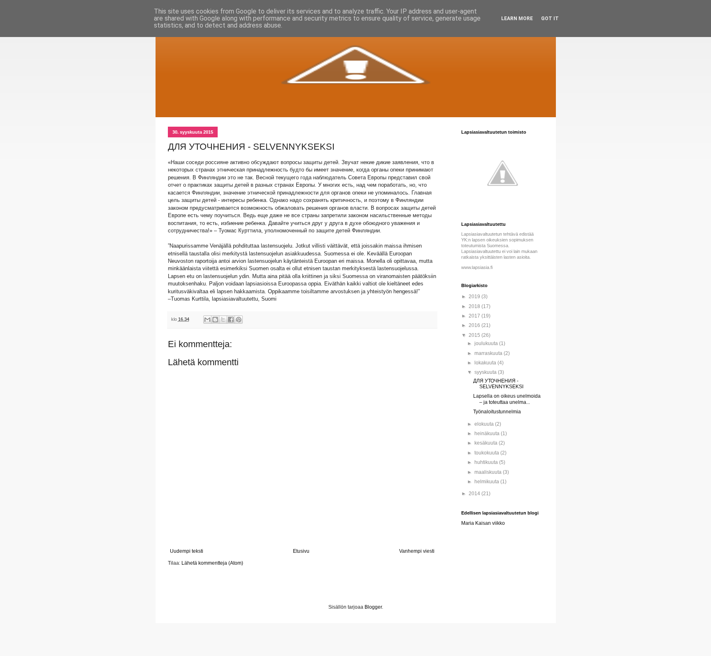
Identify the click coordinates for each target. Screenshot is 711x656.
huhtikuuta (486, 462)
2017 (475, 316)
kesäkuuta (486, 443)
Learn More (517, 18)
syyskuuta (486, 372)
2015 (475, 335)
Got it (550, 18)
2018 (475, 306)
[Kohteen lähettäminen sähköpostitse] (207, 319)
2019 (475, 296)
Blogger (373, 607)
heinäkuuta (487, 433)
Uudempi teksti (186, 551)
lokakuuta (485, 363)
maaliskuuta (488, 472)
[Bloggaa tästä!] (215, 319)
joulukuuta (486, 343)
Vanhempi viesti (416, 551)
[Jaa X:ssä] (223, 319)
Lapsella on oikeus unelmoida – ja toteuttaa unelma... (507, 399)
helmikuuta (487, 481)
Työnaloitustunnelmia (497, 412)
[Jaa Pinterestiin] (239, 319)
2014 (475, 493)
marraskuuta (489, 353)
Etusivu (301, 551)
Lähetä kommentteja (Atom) (212, 563)
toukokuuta (487, 453)
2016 (475, 325)
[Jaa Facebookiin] (231, 319)
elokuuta (484, 424)
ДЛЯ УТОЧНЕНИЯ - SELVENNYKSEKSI (498, 383)
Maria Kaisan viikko (483, 523)
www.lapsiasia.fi (477, 267)
